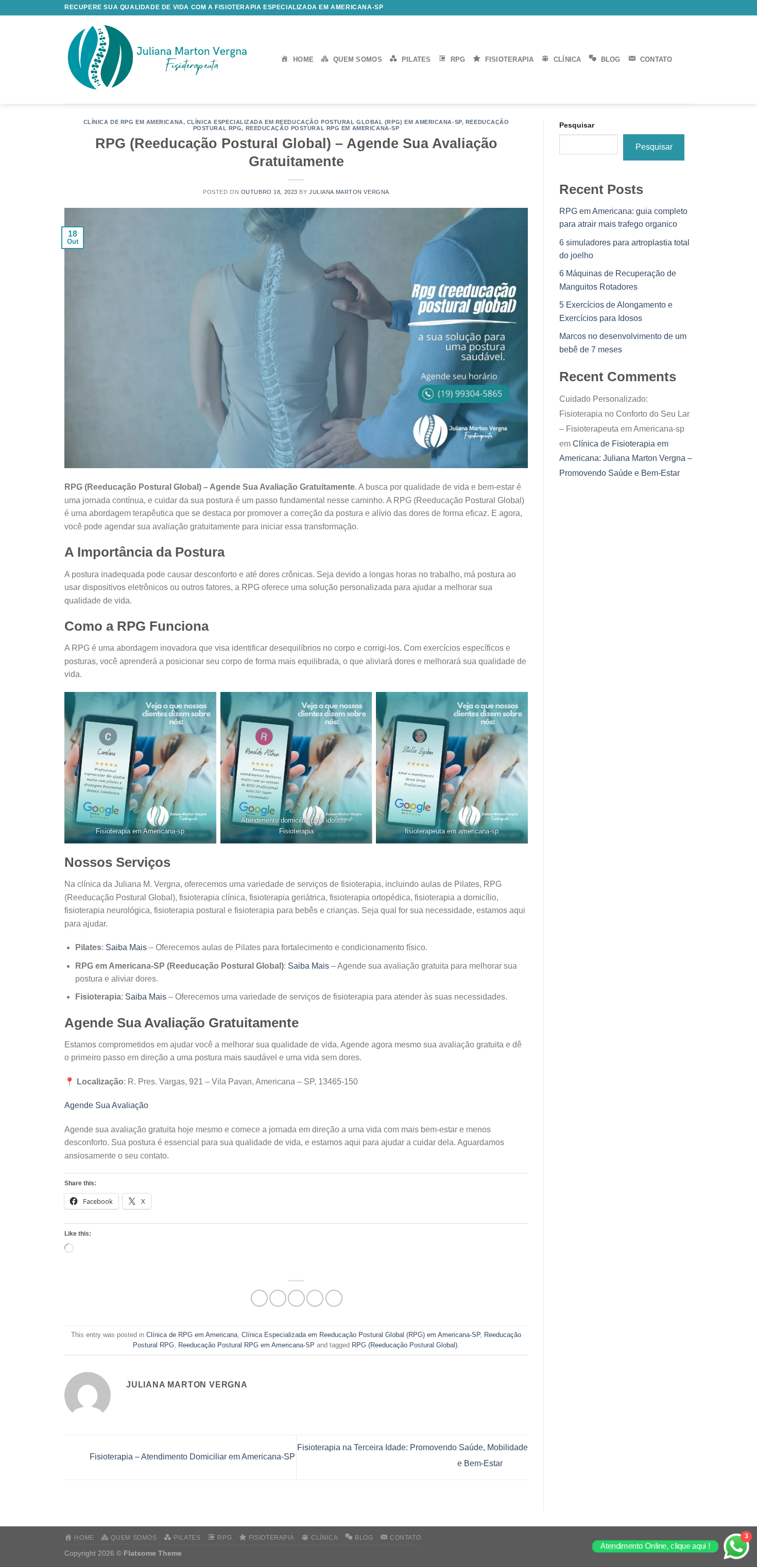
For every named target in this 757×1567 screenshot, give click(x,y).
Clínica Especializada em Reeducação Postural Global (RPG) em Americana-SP (324, 122)
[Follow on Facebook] (638, 7)
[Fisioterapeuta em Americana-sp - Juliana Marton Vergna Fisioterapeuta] (164, 60)
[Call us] (678, 7)
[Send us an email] (668, 7)
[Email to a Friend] (296, 1298)
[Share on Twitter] (277, 1298)
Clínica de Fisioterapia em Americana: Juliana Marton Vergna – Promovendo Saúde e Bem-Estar (625, 458)
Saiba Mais (126, 947)
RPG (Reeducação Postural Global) (404, 1345)
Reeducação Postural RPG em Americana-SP (323, 128)
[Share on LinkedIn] (333, 1298)
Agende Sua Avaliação (106, 1105)
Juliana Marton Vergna (349, 192)
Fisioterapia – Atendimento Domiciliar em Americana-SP (191, 1457)
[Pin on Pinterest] (314, 1298)
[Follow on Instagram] (648, 7)
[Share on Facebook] (259, 1298)
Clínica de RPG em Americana (133, 122)
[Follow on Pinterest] (687, 7)
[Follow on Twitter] (658, 7)
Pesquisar (576, 125)
